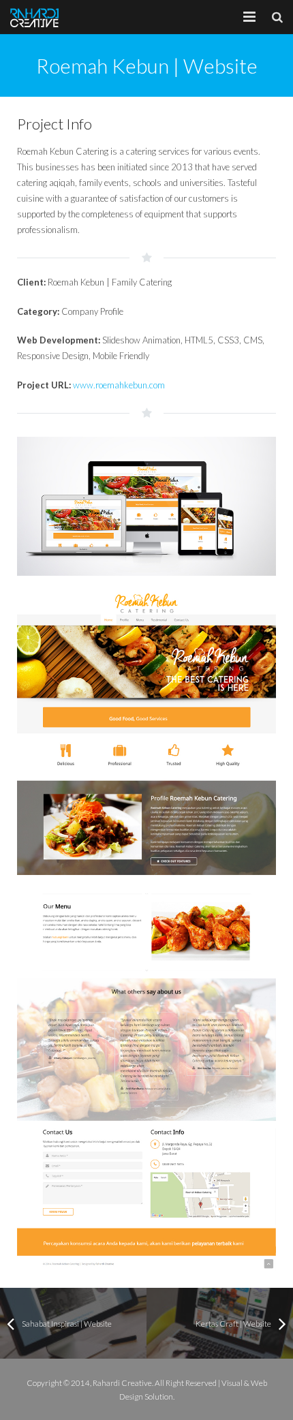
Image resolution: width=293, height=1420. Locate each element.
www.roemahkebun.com (119, 385)
